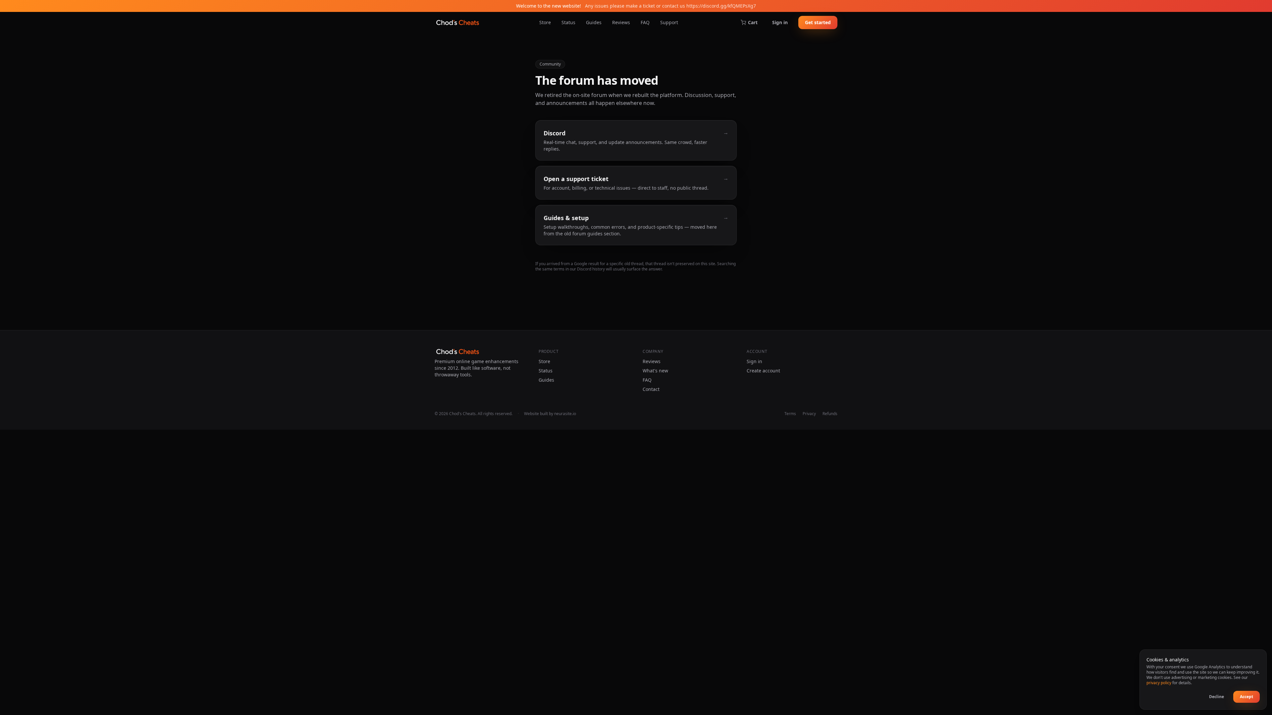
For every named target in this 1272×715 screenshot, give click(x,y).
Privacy (809, 413)
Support (669, 22)
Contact (651, 389)
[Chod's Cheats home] (458, 22)
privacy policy (1158, 683)
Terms (790, 413)
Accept (1246, 696)
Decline (1216, 696)
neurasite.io (565, 413)
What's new (655, 370)
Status (568, 22)
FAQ (645, 22)
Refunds (829, 413)
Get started (818, 22)
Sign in (780, 22)
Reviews (621, 22)
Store (545, 22)
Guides (594, 22)
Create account (763, 370)
